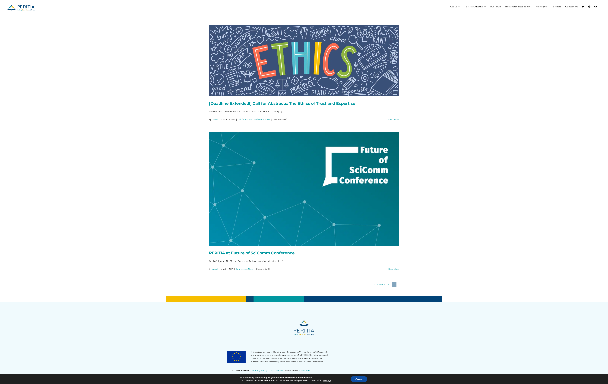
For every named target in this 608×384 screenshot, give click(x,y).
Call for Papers (245, 119)
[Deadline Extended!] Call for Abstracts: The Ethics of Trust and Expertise (282, 103)
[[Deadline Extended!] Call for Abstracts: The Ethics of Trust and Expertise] (304, 60)
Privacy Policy (259, 370)
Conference (258, 119)
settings (327, 380)
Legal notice (276, 370)
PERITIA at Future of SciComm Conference (251, 253)
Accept (358, 379)
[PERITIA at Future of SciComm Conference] (304, 189)
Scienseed (304, 370)
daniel (215, 119)
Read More (393, 119)
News (267, 119)
